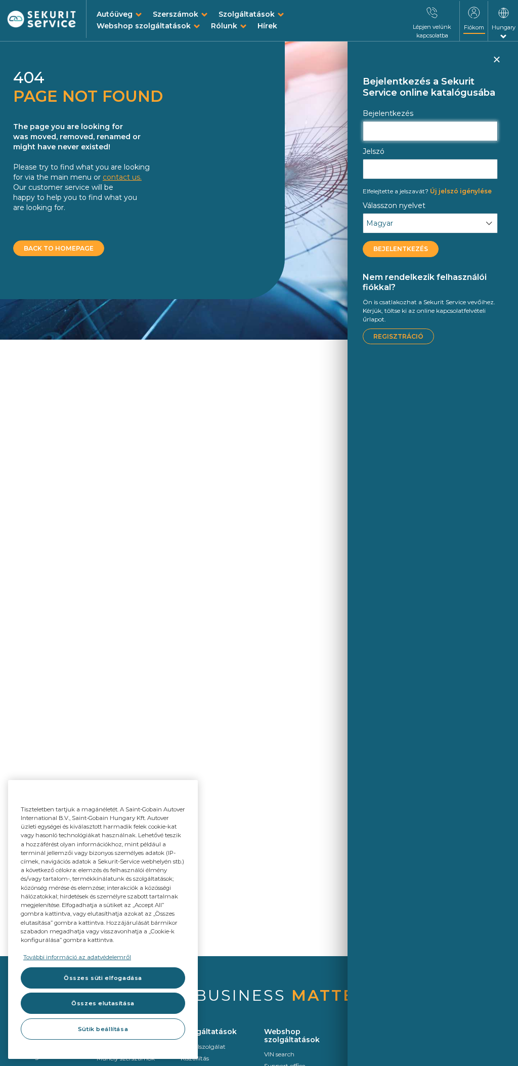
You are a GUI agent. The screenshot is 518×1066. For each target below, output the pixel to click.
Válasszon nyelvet (394, 205)
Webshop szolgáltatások (144, 25)
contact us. (122, 177)
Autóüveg (115, 14)
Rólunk (224, 25)
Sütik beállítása (103, 1029)
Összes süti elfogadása (103, 977)
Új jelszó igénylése (427, 191)
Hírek (267, 25)
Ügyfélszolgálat (203, 1046)
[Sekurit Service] (41, 19)
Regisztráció (398, 336)
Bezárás (496, 64)
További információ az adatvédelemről (77, 957)
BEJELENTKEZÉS (400, 249)
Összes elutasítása (102, 1003)
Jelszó (373, 151)
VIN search (279, 1054)
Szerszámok (175, 14)
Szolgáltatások (247, 14)
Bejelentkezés (388, 113)
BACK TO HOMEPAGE (59, 248)
